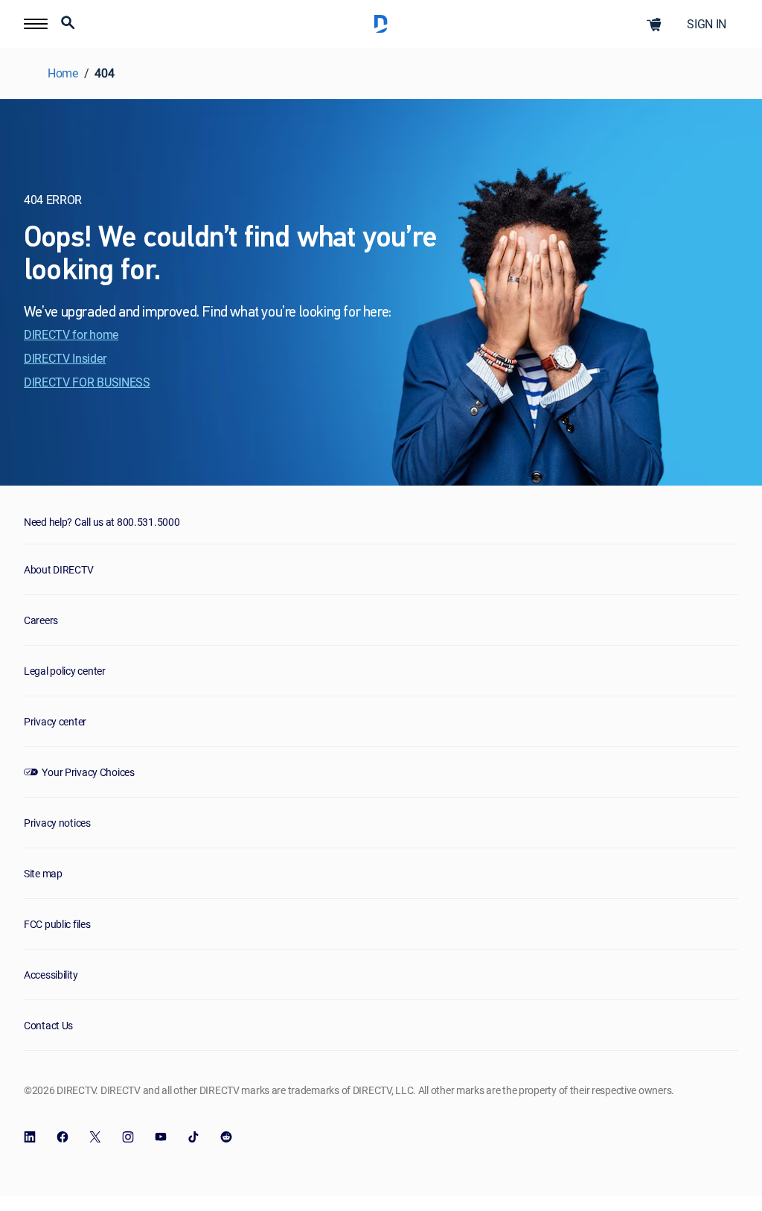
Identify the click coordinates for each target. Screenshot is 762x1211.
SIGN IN (706, 24)
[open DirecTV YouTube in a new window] (161, 1137)
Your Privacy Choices (88, 772)
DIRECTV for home (71, 334)
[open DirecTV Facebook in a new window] (62, 1137)
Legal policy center (65, 671)
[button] (68, 24)
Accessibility (50, 974)
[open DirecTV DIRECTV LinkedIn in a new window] (30, 1137)
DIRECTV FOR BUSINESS (87, 382)
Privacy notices (57, 823)
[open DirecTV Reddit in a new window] (226, 1137)
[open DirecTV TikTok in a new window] (193, 1137)
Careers (41, 620)
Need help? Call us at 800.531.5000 (101, 522)
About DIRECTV (58, 569)
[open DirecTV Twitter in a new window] (95, 1137)
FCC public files (57, 924)
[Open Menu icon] (36, 24)
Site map (43, 873)
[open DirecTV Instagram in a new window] (128, 1137)
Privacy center (55, 721)
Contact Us (48, 1025)
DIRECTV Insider (65, 358)
